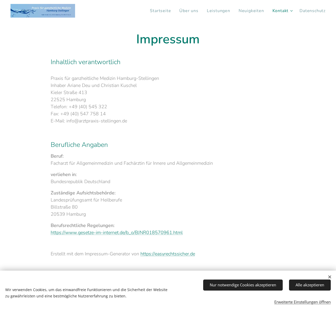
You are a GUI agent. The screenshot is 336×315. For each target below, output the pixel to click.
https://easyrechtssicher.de (167, 254)
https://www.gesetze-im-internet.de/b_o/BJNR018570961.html (117, 232)
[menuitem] (162, 10)
